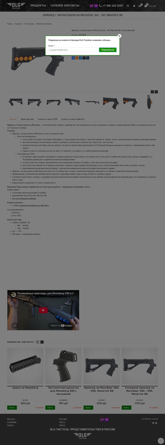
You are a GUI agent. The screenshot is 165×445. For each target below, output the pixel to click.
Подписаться (108, 50)
